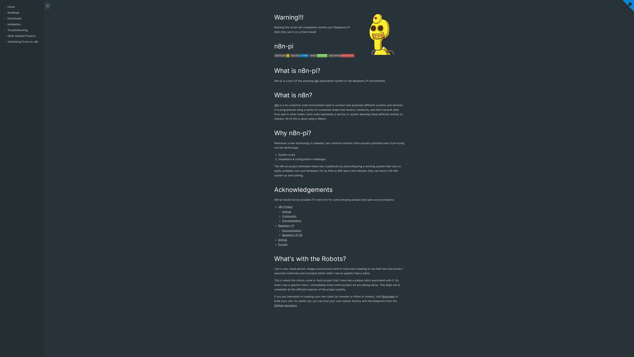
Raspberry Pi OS (292, 235)
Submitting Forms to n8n (22, 41)
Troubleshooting (17, 30)
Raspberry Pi (286, 225)
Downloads (14, 18)
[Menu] (47, 6)
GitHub (286, 211)
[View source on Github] (628, 6)
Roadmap (13, 12)
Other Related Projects (21, 36)
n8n (316, 80)
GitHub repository (285, 305)
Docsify (283, 244)
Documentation (291, 220)
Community (289, 216)
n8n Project (285, 206)
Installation (14, 24)
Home (11, 6)
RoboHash (388, 296)
